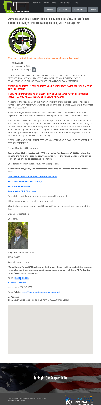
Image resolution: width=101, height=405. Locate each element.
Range (23, 282)
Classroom (14, 282)
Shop (76, 2)
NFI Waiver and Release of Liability (25, 181)
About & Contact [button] (65, 2)
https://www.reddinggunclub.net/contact (41, 292)
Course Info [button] (37, 2)
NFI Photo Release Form (19, 186)
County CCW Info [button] (50, 2)
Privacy (22, 400)
